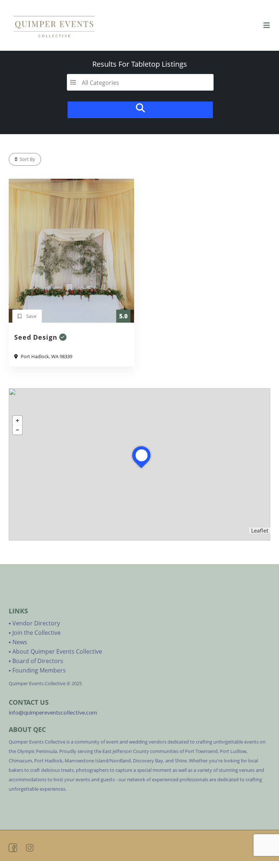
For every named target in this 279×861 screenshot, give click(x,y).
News (19, 642)
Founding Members (39, 670)
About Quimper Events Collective (57, 651)
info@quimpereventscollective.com (53, 712)
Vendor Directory (36, 623)
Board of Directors (37, 661)
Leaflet (259, 530)
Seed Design (35, 337)
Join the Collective (36, 633)
